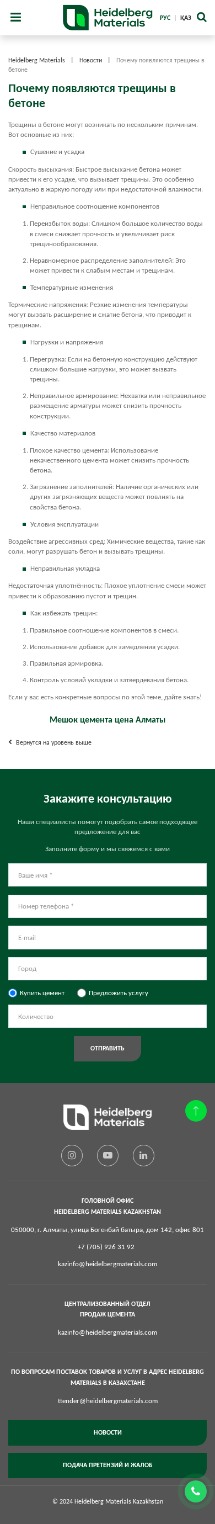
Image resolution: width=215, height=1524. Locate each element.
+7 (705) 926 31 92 (106, 1246)
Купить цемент (42, 993)
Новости (108, 1432)
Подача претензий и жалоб (108, 1465)
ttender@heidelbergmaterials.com (108, 1400)
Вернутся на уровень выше (53, 742)
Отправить (107, 1048)
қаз (185, 18)
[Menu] (15, 18)
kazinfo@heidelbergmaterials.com (107, 1264)
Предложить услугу (118, 993)
